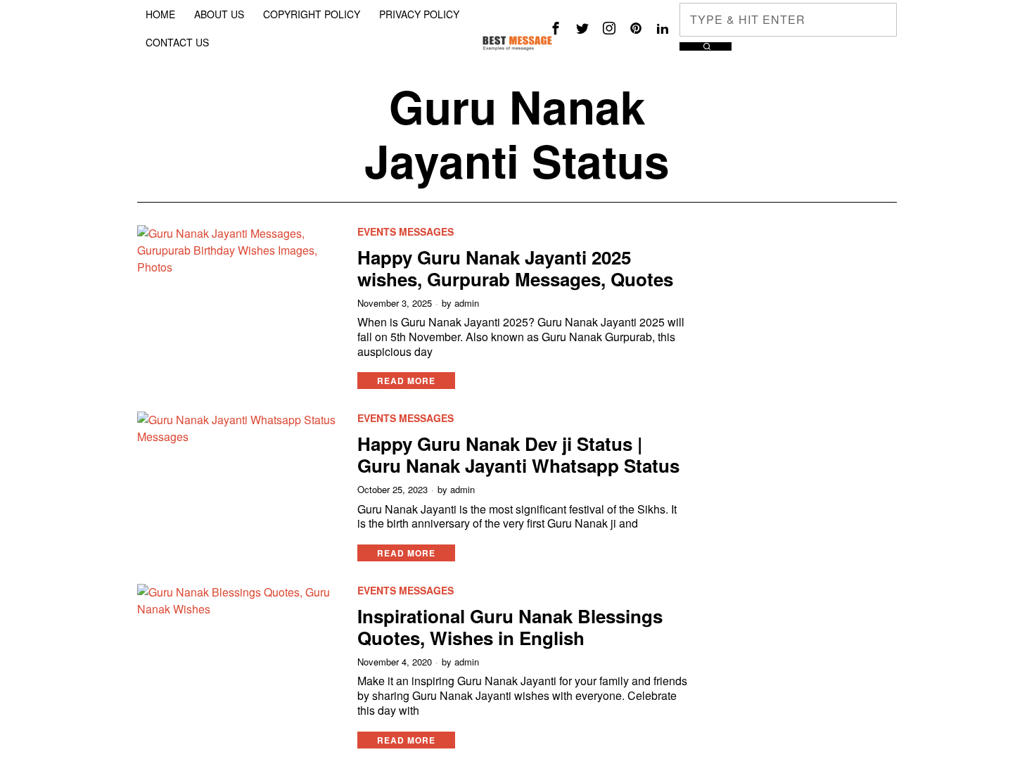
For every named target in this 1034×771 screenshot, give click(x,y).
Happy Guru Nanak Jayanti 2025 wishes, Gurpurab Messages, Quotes (515, 268)
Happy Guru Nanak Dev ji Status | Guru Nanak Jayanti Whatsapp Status (518, 454)
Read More (406, 380)
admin (466, 303)
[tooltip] (555, 28)
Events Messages (405, 231)
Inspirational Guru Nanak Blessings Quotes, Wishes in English (510, 627)
